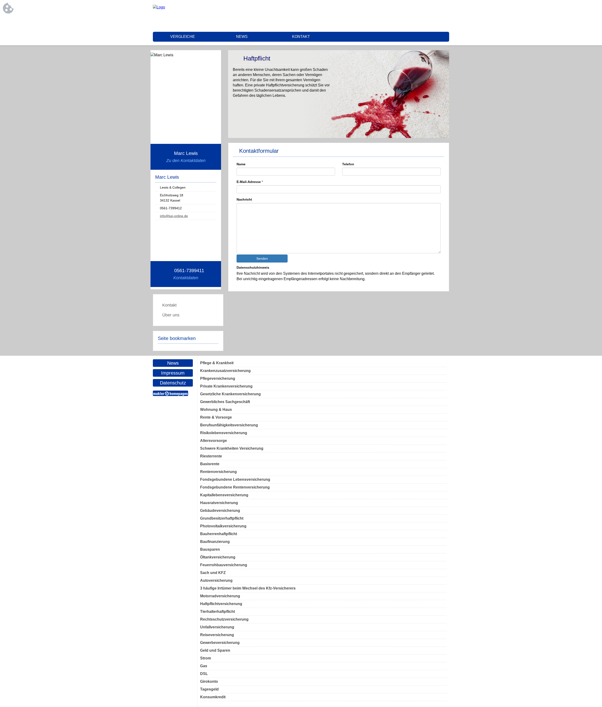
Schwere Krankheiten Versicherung (231, 448)
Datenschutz (173, 382)
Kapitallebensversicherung (224, 495)
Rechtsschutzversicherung (224, 619)
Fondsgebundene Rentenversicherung (235, 487)
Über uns (170, 315)
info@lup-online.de (174, 216)
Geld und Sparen (215, 650)
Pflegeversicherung (217, 378)
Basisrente (209, 464)
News (242, 37)
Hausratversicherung (219, 503)
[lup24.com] (159, 7)
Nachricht (244, 199)
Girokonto (209, 681)
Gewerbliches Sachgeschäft (225, 402)
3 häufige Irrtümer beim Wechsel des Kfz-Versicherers (248, 588)
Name (241, 164)
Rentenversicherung (218, 472)
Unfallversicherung (217, 627)
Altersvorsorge (213, 441)
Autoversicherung (216, 580)
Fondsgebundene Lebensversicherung (235, 479)
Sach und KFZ (213, 573)
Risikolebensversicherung (223, 433)
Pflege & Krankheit (217, 363)
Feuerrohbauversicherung (223, 565)
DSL (204, 674)
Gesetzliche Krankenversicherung (230, 394)
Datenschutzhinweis (253, 267)
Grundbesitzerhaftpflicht (221, 518)
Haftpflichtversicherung (221, 604)
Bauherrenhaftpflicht (218, 534)
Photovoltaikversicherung (223, 526)
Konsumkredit (213, 697)
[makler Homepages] (170, 393)
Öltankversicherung (217, 557)
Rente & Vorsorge (216, 417)
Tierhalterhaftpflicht (217, 612)
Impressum (173, 373)
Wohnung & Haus (216, 410)
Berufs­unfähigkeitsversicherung (229, 425)
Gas (203, 666)
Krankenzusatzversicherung (225, 371)
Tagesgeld (209, 689)
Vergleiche (182, 37)
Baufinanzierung (215, 542)
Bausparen (210, 549)
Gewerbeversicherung (220, 643)
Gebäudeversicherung (220, 511)
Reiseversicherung (217, 635)
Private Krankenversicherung (226, 386)
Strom (205, 658)
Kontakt (301, 37)
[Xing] (445, 16)
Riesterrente (211, 456)
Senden (262, 258)
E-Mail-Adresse (250, 182)
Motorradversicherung (220, 596)
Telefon (348, 164)
